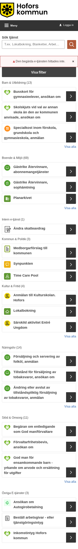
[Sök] (71, 44)
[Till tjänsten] (71, 96)
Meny (13, 25)
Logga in (66, 24)
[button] (39, 72)
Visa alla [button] (70, 146)
